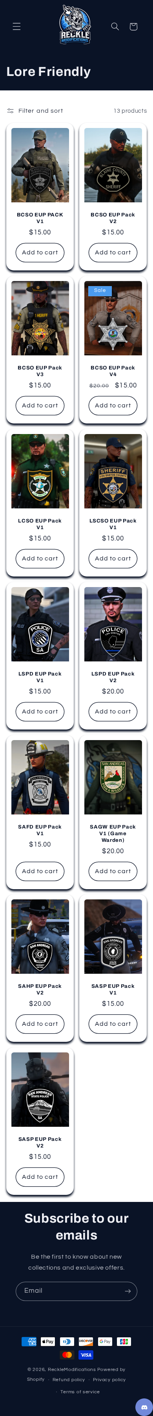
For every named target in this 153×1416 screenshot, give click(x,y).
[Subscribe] (128, 1291)
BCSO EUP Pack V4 (113, 371)
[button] (16, 27)
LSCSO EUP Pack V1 (113, 524)
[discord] (144, 1407)
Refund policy (69, 1380)
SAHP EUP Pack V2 (40, 989)
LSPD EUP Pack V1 (40, 677)
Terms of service (80, 1392)
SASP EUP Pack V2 (40, 1142)
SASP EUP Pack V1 (113, 989)
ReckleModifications (72, 1369)
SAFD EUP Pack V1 (40, 830)
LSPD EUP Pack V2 (113, 677)
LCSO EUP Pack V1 (40, 524)
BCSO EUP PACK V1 (40, 218)
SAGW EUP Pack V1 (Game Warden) (113, 833)
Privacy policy (109, 1380)
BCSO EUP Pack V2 (113, 218)
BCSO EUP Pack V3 (40, 371)
